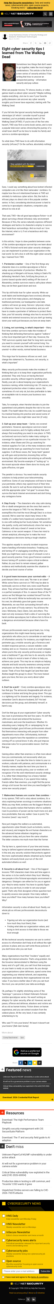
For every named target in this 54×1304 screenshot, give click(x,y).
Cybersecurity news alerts (21, 1240)
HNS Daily (12, 1215)
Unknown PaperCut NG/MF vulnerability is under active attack (26, 1077)
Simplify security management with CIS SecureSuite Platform (22, 1130)
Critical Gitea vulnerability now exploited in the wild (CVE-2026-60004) (26, 1174)
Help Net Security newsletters (19, 3)
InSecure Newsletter (18, 1232)
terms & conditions (39, 1277)
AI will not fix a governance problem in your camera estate (25, 1081)
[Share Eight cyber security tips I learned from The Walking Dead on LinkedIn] (40, 43)
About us (32, 1293)
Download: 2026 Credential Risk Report (21, 1097)
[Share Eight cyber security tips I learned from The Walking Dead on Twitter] (35, 43)
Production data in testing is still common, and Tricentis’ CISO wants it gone (26, 1182)
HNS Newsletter (15, 1224)
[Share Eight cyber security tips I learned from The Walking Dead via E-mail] (45, 43)
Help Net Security (38, 1288)
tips (22, 1037)
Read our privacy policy (18, 1293)
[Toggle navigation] (50, 14)
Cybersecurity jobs (17, 1250)
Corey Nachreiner (10, 1037)
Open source (13, 1261)
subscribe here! (35, 8)
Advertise (41, 1293)
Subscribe (45, 1271)
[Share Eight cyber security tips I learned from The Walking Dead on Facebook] (31, 43)
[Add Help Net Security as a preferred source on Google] (50, 43)
